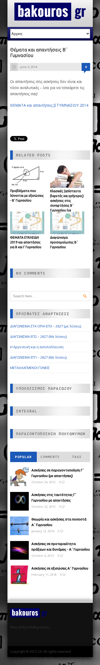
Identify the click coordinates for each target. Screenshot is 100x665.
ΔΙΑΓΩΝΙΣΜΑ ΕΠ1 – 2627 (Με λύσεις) (38, 357)
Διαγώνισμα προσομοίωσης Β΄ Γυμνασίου (64, 242)
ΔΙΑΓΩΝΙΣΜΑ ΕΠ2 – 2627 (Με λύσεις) (38, 336)
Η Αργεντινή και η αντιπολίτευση (36, 346)
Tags (77, 457)
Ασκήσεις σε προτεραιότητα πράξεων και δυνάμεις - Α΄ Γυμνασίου (60, 546)
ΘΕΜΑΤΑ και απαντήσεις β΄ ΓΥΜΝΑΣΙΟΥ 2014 (49, 105)
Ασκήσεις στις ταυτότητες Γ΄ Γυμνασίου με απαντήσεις (53, 497)
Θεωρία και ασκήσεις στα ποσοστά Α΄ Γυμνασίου (58, 522)
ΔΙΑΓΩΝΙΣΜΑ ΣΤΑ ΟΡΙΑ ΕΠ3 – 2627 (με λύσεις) (45, 326)
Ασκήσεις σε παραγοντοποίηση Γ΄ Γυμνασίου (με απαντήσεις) (57, 473)
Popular (23, 457)
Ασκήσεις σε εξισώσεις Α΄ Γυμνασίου (59, 568)
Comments (50, 457)
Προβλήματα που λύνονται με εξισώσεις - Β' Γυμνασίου (27, 195)
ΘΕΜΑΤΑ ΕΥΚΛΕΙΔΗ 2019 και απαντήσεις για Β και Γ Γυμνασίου (25, 242)
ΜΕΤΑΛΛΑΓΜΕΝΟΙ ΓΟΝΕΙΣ (30, 367)
